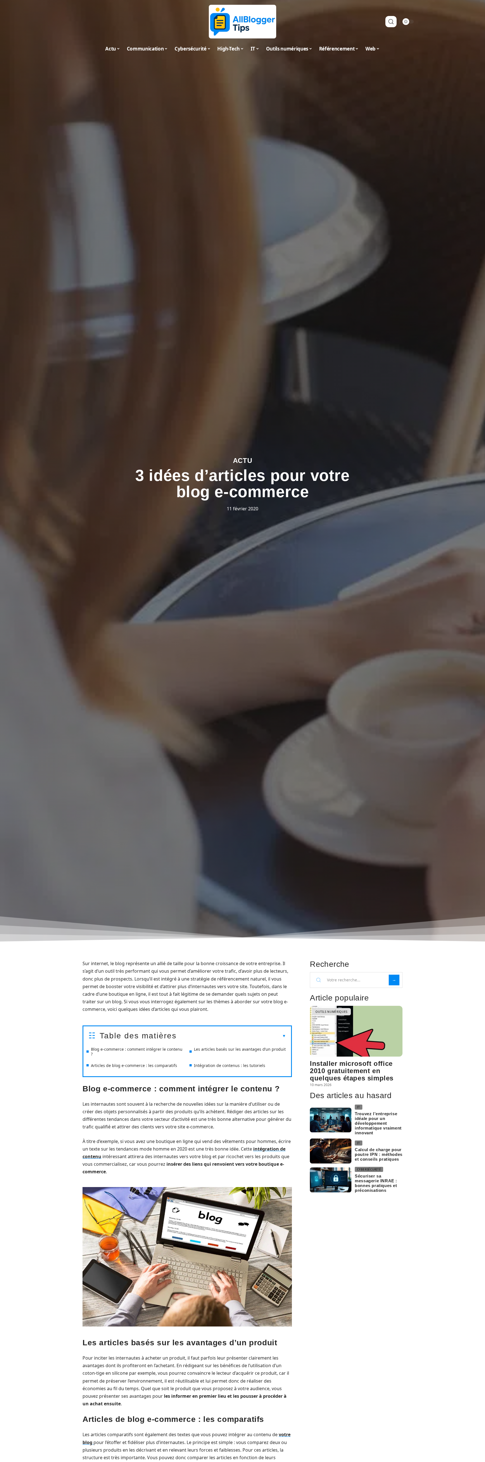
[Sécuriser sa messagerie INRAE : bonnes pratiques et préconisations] (330, 1179)
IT (358, 1107)
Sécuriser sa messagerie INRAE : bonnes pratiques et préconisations (376, 1183)
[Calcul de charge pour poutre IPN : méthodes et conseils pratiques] (330, 1151)
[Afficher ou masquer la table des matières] (231, 1036)
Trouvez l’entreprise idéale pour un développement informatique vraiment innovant (378, 1123)
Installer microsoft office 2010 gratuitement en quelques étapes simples (352, 1071)
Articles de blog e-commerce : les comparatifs (134, 1065)
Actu (242, 460)
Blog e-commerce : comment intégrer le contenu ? (136, 1051)
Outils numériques (331, 1012)
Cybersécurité (369, 1169)
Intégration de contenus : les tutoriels (229, 1065)
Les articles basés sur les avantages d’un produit (240, 1049)
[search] (391, 21)
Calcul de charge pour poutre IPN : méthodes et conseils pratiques (378, 1154)
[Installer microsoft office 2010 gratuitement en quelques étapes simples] (356, 1031)
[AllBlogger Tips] (242, 21)
